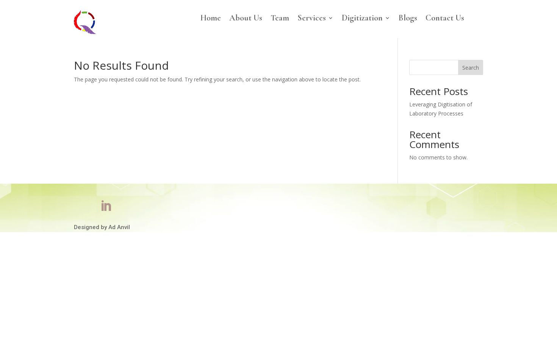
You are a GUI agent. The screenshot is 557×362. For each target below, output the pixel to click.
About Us (245, 19)
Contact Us (445, 19)
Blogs (408, 19)
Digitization (362, 19)
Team (280, 19)
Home (210, 19)
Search (470, 67)
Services (311, 19)
